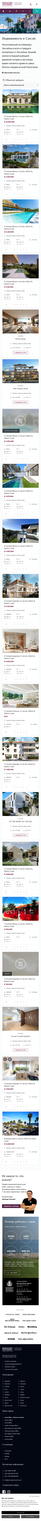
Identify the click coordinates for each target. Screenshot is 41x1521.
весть (6, 1459)
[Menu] (36, 4)
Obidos (22, 1394)
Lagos (22, 1389)
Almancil (7, 1384)
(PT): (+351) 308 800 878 (11, 1476)
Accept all (20, 1512)
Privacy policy (34, 1496)
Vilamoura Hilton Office (12, 1431)
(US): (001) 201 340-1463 (11, 1473)
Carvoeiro (23, 1384)
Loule (22, 1392)
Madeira (7, 1394)
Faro (6, 1389)
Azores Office (9, 1439)
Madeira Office (9, 1436)
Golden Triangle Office (11, 1425)
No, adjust (30, 1516)
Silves (22, 1400)
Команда (7, 1453)
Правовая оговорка (10, 1366)
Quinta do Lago (25, 1397)
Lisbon (7, 1392)
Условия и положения (10, 1361)
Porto (6, 1397)
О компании (8, 1451)
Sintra (6, 1403)
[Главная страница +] (12, 4)
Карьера (7, 1456)
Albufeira (7, 1381)
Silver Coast (8, 1400)
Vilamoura (23, 1405)
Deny (11, 1516)
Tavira (22, 1403)
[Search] (37, 11)
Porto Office (8, 1423)
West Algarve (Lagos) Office (13, 1428)
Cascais (7, 1386)
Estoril (22, 1386)
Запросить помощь (11, 1206)
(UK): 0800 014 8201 (10, 1470)
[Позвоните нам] (30, 4)
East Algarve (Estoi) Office (12, 1433)
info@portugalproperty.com (13, 1480)
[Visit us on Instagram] (8, 1491)
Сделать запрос (30, 111)
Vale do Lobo (9, 1405)
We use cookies (7, 1498)
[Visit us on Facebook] (4, 1491)
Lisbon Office (9, 1420)
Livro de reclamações (11, 1369)
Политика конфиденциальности (13, 1364)
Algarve (22, 1381)
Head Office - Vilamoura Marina (14, 1417)
